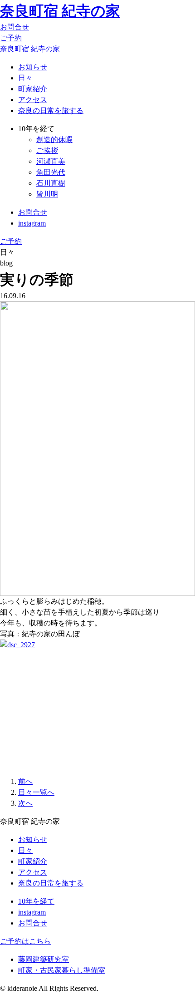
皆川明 (47, 194)
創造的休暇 (54, 139)
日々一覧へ (36, 792)
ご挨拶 (47, 150)
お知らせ (32, 67)
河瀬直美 (50, 161)
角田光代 (50, 172)
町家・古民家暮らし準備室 (61, 970)
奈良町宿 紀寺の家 (60, 11)
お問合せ (14, 27)
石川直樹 (50, 183)
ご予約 (11, 38)
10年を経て (36, 901)
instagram (32, 223)
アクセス (32, 99)
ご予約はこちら (25, 941)
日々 (25, 78)
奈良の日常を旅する (50, 110)
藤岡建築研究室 (43, 959)
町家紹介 (32, 89)
